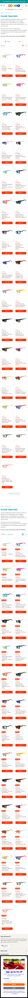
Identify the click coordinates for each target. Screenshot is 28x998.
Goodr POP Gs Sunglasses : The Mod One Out (20, 157)
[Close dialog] (26, 956)
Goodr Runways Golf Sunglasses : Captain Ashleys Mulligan (20, 450)
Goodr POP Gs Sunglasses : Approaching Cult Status (6, 216)
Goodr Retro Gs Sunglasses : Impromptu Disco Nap (7, 392)
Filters (8, 41)
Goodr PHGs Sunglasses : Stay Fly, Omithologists (6, 305)
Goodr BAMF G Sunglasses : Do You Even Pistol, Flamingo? (20, 70)
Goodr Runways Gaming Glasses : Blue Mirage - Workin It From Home (7, 450)
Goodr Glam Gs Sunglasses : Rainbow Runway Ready (7, 421)
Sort (20, 41)
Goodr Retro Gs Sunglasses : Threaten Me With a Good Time (20, 392)
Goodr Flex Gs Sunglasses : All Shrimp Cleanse (20, 363)
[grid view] (22, 45)
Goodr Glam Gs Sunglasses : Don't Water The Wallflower (20, 216)
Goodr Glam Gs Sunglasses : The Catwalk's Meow (19, 276)
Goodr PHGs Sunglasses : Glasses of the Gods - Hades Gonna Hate (20, 186)
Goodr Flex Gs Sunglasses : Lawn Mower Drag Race (19, 334)
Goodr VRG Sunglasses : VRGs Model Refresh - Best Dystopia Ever (7, 276)
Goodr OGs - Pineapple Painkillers (7, 69)
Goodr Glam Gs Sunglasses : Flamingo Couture (20, 421)
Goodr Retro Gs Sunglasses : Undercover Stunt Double (19, 246)
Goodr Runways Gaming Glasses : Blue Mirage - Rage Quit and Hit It (7, 480)
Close (14, 988)
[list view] (25, 45)
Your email (6, 978)
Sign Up (14, 984)
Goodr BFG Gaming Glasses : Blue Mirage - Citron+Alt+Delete (20, 305)
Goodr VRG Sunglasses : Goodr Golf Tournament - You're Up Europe (7, 186)
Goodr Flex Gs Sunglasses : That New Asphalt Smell (7, 334)
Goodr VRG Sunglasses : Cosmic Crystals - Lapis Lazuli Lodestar (7, 128)
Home (2, 12)
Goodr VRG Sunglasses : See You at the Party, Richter (20, 99)
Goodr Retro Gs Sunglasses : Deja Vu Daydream (6, 246)
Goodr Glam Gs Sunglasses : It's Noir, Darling (20, 128)
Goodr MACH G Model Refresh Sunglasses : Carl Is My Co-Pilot (7, 157)
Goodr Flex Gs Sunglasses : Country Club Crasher (6, 363)
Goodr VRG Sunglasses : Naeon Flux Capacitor (7, 98)
